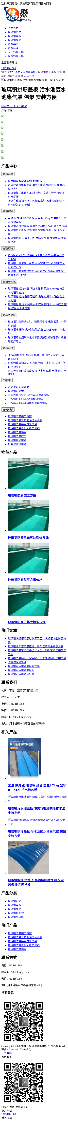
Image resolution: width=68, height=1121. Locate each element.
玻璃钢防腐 (14, 32)
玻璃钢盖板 (14, 36)
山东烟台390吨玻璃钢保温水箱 (26, 399)
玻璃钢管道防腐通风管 (21, 670)
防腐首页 (13, 28)
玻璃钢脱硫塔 (9, 315)
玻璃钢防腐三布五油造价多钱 (25, 420)
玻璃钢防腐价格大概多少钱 (24, 428)
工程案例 (7, 380)
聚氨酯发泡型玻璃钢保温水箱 (25, 181)
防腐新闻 (13, 48)
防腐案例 (13, 44)
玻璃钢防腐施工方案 (20, 416)
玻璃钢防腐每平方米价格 (22, 424)
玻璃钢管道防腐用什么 (21, 674)
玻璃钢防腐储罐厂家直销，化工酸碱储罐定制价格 (37, 658)
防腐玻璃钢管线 (17, 662)
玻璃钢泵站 (14, 40)
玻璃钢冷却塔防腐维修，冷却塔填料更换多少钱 (35, 646)
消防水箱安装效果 (18, 387)
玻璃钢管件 (8, 348)
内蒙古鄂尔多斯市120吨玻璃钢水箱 (28, 395)
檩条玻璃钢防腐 (17, 444)
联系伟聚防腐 (16, 56)
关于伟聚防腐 (16, 52)
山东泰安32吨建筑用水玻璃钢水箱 (28, 403)
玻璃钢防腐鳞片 (17, 432)
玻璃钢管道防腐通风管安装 (24, 666)
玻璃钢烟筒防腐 (17, 440)
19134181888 (8, 68)
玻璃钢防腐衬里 (17, 436)
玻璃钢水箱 (8, 174)
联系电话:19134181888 (14, 106)
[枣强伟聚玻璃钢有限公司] (17, 21)
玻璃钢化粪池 (9, 282)
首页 (17, 72)
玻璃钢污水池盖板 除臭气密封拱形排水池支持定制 (37, 226)
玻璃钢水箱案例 (17, 391)
